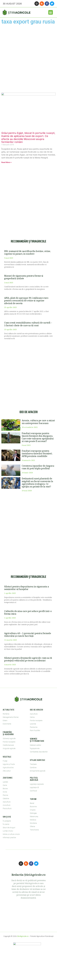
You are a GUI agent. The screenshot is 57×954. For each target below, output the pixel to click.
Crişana (32, 810)
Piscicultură (7, 808)
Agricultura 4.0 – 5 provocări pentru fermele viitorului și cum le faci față (27, 634)
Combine (33, 768)
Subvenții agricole (9, 738)
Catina (32, 717)
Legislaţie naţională (37, 784)
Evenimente (7, 724)
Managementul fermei (11, 717)
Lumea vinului (8, 831)
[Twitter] (52, 3)
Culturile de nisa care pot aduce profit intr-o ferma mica (28, 612)
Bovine (5, 789)
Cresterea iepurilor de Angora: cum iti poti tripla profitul (38, 467)
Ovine (5, 792)
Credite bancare (8, 745)
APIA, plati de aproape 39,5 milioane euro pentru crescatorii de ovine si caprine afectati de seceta (26, 300)
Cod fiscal (33, 791)
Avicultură (6, 805)
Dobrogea (33, 813)
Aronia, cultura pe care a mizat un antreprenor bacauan (38, 422)
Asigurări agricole (9, 748)
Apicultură (6, 802)
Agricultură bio (8, 768)
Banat (32, 803)
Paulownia (33, 727)
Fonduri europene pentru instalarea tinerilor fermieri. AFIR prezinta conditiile (37, 453)
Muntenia (33, 823)
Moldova (33, 820)
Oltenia (32, 826)
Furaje (5, 761)
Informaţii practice (9, 838)
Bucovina (33, 807)
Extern (5, 721)
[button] (50, 12)
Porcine (5, 795)
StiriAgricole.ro (22, 936)
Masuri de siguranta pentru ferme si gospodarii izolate (23, 277)
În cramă (6, 824)
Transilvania (34, 830)
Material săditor (35, 745)
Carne (5, 785)
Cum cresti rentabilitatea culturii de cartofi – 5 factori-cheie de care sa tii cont (28, 324)
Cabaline (6, 799)
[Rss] (42, 3)
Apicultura (33, 714)
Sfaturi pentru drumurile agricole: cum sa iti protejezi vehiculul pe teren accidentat (28, 659)
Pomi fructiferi (35, 730)
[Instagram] (36, 3)
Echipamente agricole (37, 771)
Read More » (6, 162)
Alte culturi (7, 771)
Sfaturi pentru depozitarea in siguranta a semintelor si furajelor (26, 588)
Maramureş (34, 816)
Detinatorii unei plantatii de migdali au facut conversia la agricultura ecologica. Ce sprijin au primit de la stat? (37, 482)
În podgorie (7, 821)
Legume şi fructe (9, 764)
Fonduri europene (9, 742)
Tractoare (33, 764)
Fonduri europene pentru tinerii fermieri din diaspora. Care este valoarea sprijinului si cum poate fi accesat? (38, 437)
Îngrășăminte (34, 748)
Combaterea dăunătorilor (39, 752)
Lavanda (33, 724)
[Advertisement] (28, 58)
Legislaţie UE (34, 787)
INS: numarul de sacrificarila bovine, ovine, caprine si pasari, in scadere (27, 252)
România (6, 714)
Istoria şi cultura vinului (11, 834)
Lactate (5, 782)
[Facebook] (47, 3)
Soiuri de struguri (9, 828)
